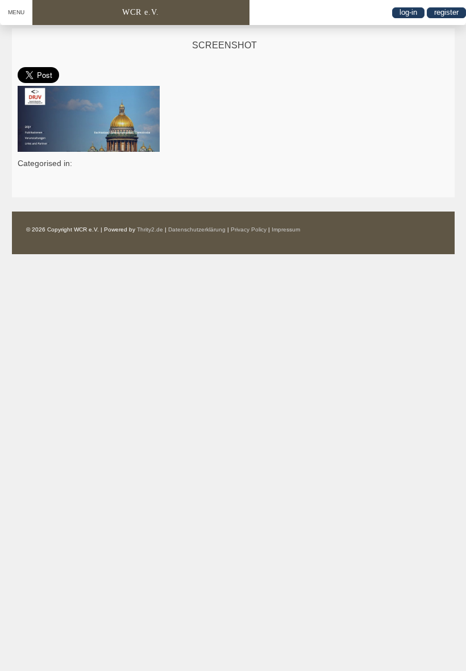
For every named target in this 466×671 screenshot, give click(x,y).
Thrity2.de (150, 229)
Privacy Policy (249, 229)
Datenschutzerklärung (197, 229)
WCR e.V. (140, 12)
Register (446, 12)
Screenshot (224, 45)
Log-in (408, 12)
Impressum (286, 229)
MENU (16, 12)
